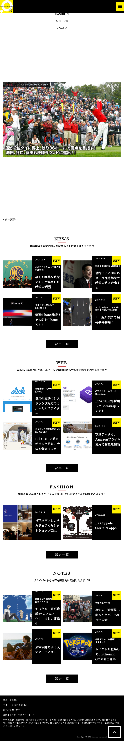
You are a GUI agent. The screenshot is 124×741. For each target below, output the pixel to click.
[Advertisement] (62, 56)
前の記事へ (11, 219)
